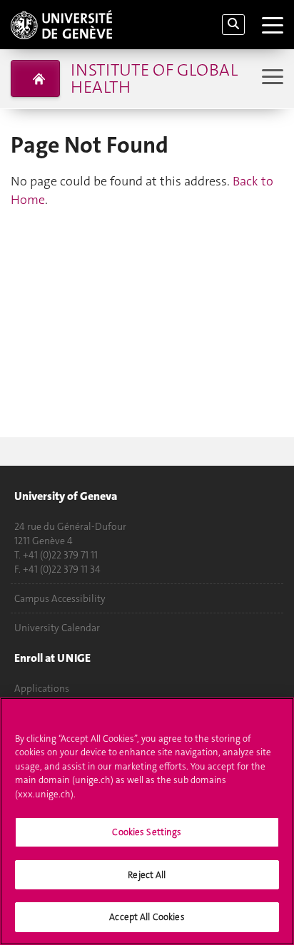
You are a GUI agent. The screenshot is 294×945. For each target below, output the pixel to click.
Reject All (147, 875)
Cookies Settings (146, 832)
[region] (147, 821)
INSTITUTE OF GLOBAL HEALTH (154, 78)
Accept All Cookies (146, 917)
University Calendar (57, 627)
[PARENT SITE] (35, 78)
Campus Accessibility (60, 598)
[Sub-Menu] (270, 78)
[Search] (233, 24)
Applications (41, 688)
